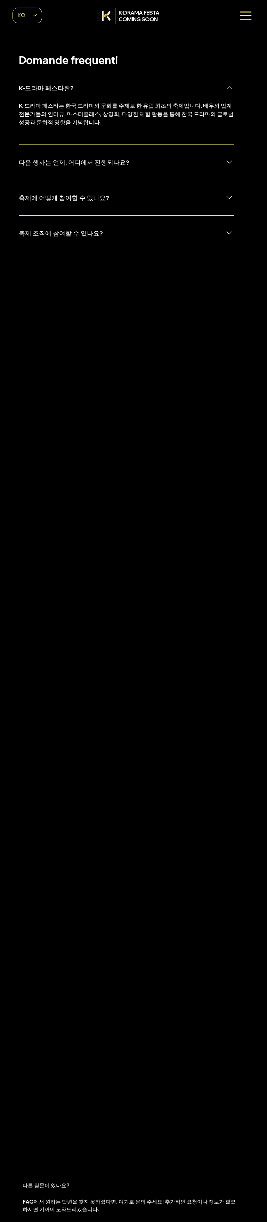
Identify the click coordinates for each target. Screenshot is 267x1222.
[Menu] (245, 15)
